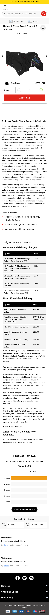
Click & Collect (18, 21)
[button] (19, 90)
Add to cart (24, 98)
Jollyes (20, 605)
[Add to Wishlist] (43, 28)
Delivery (35, 21)
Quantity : (8, 90)
